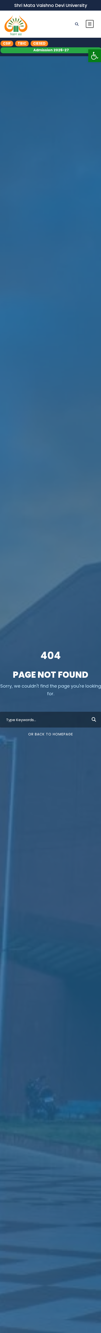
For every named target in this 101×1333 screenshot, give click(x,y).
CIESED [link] (39, 43)
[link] (94, 55)
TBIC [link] (22, 43)
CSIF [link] (7, 43)
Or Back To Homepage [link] (50, 734)
